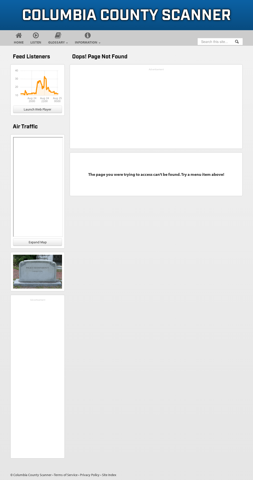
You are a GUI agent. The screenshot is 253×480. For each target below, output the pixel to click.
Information (86, 42)
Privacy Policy (90, 475)
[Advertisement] (37, 376)
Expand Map (38, 242)
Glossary (56, 42)
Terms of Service (66, 475)
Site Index (109, 475)
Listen (35, 42)
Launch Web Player (37, 109)
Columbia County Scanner (126, 15)
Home (18, 42)
